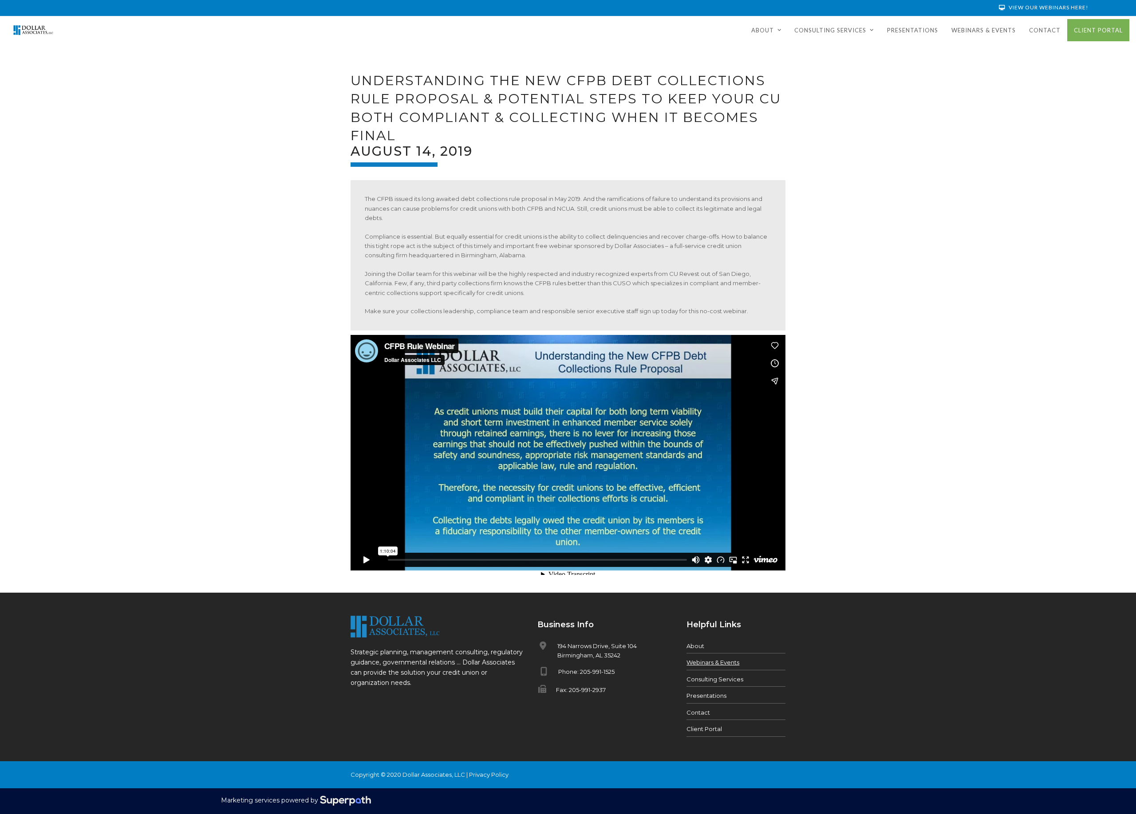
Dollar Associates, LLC (433, 774)
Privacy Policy (489, 774)
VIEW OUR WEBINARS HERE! (1048, 7)
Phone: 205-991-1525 (586, 671)
